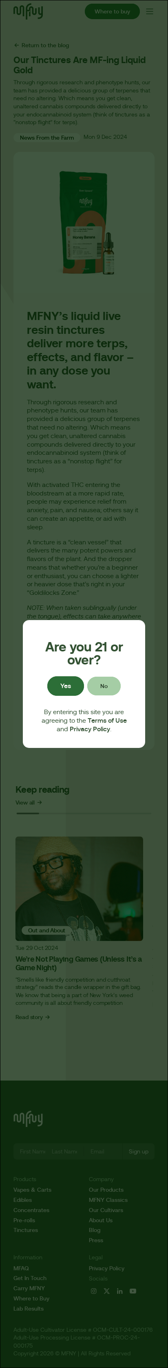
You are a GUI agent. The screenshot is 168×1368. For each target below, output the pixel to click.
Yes (65, 686)
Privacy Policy (90, 729)
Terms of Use (107, 720)
